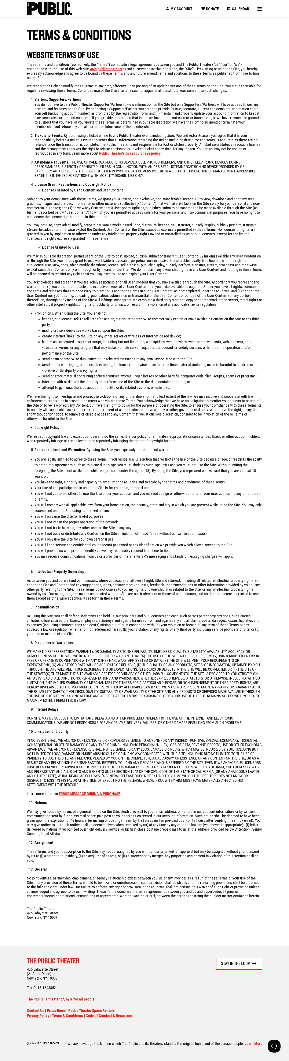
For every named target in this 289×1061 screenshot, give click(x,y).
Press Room (56, 1010)
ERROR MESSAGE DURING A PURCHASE (89, 793)
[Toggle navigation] (258, 9)
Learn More (253, 1043)
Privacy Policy (38, 1015)
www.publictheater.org (107, 69)
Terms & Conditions (67, 1015)
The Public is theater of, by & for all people (60, 999)
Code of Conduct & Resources (109, 1015)
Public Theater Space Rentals (91, 1010)
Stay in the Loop (235, 963)
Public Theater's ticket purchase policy (130, 153)
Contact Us (35, 1010)
